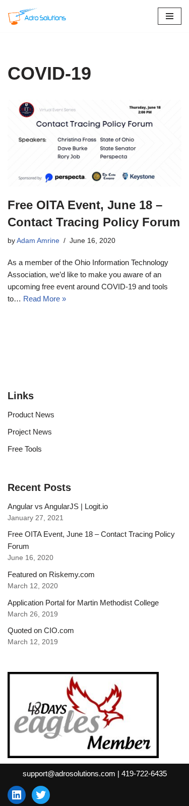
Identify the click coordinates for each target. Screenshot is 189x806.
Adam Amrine (38, 240)
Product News (31, 414)
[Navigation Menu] (169, 16)
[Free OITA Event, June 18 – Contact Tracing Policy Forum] (94, 143)
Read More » (44, 298)
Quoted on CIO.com (41, 630)
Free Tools (25, 449)
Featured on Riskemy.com (51, 574)
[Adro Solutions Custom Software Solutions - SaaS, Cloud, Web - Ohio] (38, 16)
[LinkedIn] (17, 795)
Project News (30, 431)
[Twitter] (41, 795)
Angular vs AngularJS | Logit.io (58, 506)
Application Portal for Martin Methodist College (83, 602)
